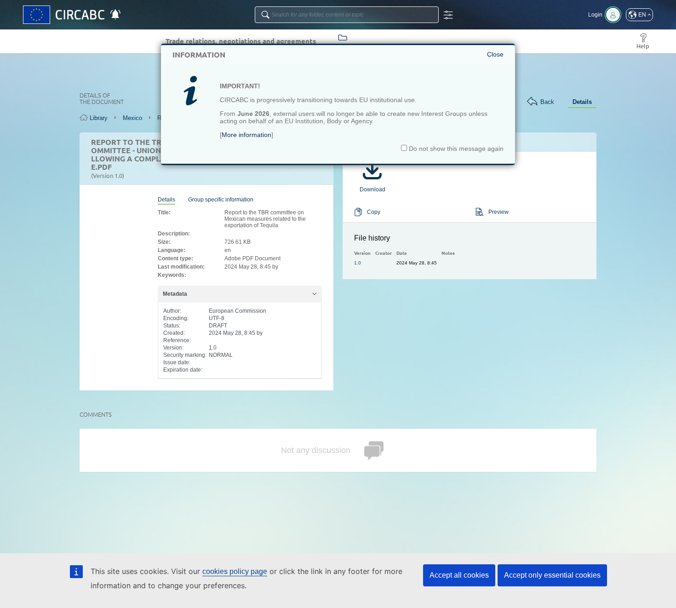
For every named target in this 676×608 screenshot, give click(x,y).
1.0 (357, 262)
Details (582, 101)
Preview (498, 212)
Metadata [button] (175, 294)
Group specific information (220, 199)
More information (246, 134)
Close (495, 54)
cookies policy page (234, 571)
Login (595, 14)
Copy (373, 212)
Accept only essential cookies (552, 575)
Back (547, 101)
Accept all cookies (459, 575)
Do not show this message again (455, 148)
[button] (639, 14)
